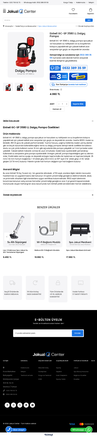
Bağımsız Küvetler (80, 375)
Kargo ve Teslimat (44, 375)
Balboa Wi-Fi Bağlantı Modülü (47, 250)
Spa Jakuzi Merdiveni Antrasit (78, 250)
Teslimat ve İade (27, 375)
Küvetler (76, 379)
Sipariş (58, 368)
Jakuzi (76, 368)
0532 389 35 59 (11, 394)
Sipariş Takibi (60, 379)
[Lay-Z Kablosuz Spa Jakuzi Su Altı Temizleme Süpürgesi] (17, 230)
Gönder (77, 333)
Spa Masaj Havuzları (81, 372)
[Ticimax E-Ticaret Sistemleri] (48, 435)
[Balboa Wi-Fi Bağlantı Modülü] (48, 230)
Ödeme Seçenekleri (12, 195)
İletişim (91, 2)
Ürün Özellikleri (11, 121)
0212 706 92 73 (11, 391)
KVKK (40, 379)
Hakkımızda (80, 2)
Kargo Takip (68, 2)
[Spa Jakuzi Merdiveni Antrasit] (80, 230)
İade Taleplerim (61, 375)
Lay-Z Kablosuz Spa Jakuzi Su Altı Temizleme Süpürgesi (15, 251)
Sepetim (59, 372)
